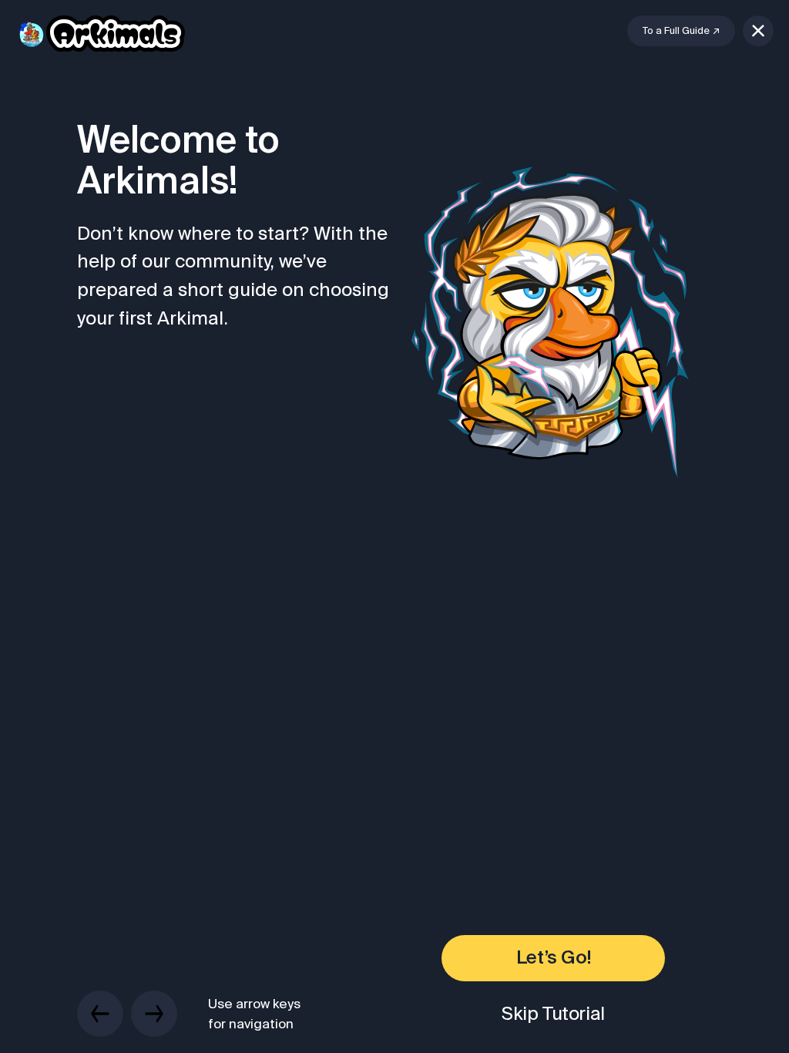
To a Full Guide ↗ (681, 30)
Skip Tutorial (553, 1013)
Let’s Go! (553, 958)
